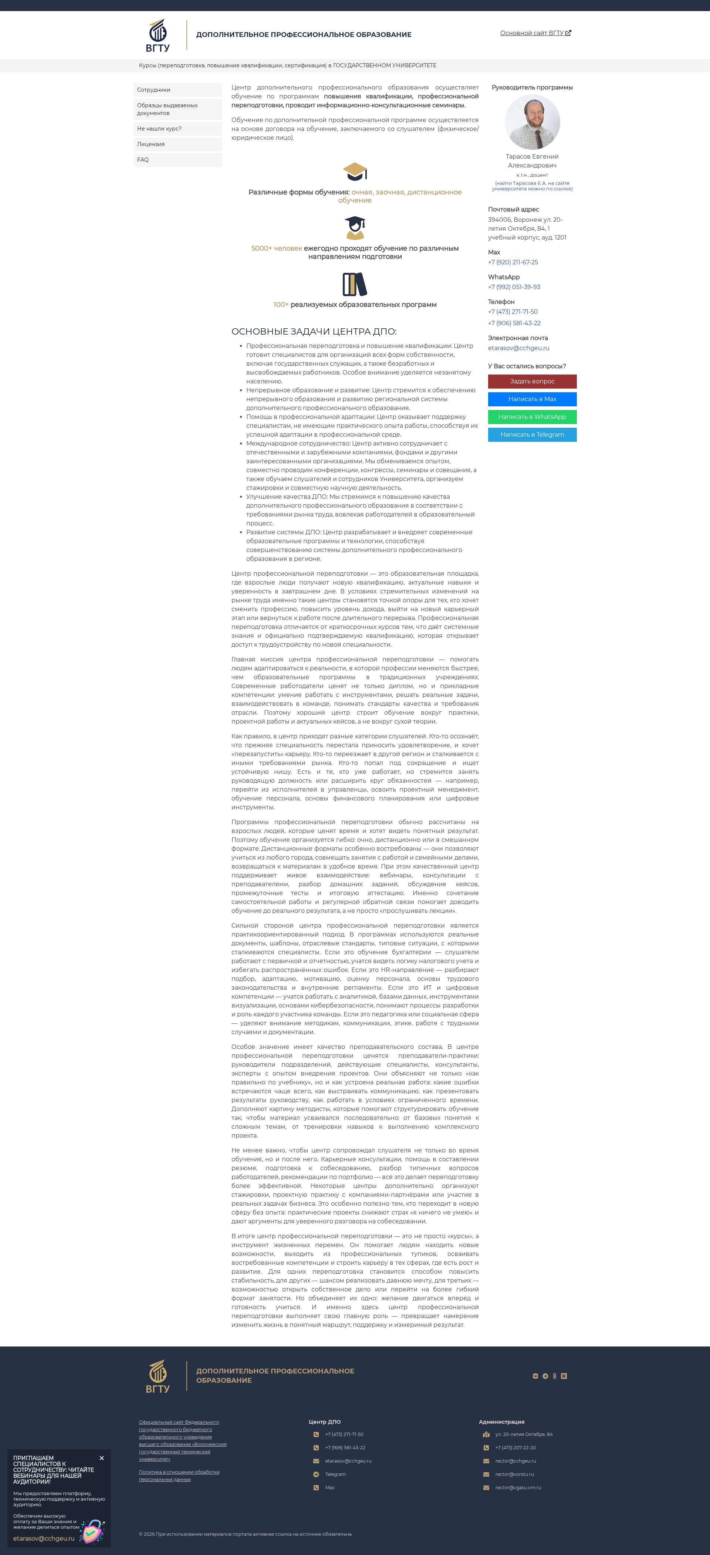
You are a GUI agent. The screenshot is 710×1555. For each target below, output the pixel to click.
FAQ (143, 159)
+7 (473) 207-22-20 (516, 1447)
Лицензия (151, 144)
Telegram (335, 1474)
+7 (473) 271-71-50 (513, 311)
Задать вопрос (532, 381)
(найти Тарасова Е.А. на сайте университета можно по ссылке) (532, 186)
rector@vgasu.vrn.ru (518, 1487)
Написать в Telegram (532, 434)
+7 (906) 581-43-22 (514, 323)
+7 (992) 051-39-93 (514, 287)
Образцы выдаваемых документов (167, 109)
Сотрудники (153, 90)
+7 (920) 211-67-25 (513, 262)
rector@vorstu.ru (515, 1474)
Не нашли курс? (159, 128)
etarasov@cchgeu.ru (519, 348)
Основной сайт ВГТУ (532, 33)
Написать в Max (532, 399)
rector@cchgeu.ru (516, 1461)
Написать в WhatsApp (532, 416)
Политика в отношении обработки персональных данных (179, 1475)
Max (329, 1487)
